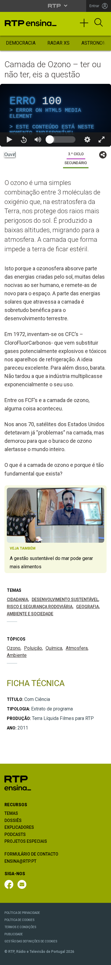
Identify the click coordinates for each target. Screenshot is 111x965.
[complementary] (55, 482)
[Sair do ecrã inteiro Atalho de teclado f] (101, 958)
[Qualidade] (87, 958)
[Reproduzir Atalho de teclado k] (9, 958)
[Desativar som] (38, 958)
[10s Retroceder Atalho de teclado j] (24, 958)
